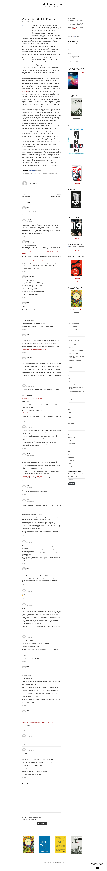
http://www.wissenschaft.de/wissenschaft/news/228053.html (34, 349)
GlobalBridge (70, 431)
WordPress (49, 862)
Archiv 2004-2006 (72, 347)
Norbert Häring (71, 451)
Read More (101, 867)
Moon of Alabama (71, 443)
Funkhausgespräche (73, 329)
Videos (47, 11)
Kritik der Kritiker (72, 332)
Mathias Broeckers (53, 4)
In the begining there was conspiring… (76, 391)
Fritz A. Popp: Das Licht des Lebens (76, 350)
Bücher (35, 11)
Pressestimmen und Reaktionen (75, 335)
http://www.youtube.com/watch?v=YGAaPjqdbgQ (32, 476)
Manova (69, 440)
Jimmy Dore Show (71, 437)
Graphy (56, 862)
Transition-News (71, 460)
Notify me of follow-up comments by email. (32, 817)
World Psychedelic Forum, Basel (75, 372)
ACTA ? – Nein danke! (56, 196)
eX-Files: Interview (72, 384)
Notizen (41, 11)
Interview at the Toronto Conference (76, 394)
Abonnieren (71, 483)
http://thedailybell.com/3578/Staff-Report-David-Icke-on (33, 412)
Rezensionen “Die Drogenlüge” (75, 360)
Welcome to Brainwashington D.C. (75, 403)
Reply (24, 214)
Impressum (71, 11)
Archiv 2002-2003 (72, 344)
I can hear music (26, 196)
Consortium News (71, 426)
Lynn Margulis (55, 173)
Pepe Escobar (71, 457)
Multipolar (70, 446)
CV (76, 11)
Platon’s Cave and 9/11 (73, 396)
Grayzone (70, 434)
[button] (25, 170)
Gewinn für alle (44, 173)
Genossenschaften (37, 173)
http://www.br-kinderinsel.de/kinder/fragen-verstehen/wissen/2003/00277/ (37, 722)
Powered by (45, 862)
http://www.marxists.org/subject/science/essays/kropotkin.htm (35, 260)
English (63, 11)
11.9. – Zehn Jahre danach (74, 323)
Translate (77, 36)
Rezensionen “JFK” (72, 363)
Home (30, 11)
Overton (69, 454)
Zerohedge (70, 466)
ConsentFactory (71, 423)
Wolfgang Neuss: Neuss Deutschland (76, 370)
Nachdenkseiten (71, 448)
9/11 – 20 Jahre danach (73, 326)
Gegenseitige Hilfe (28, 173)
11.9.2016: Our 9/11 (72, 381)
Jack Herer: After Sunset (73, 353)
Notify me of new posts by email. (30, 819)
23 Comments (43, 21)
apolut (69, 420)
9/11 (58, 11)
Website (24, 813)
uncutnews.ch (70, 463)
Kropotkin (50, 173)
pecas (27, 485)
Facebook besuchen (72, 28)
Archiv (52, 11)
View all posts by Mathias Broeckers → (30, 187)
